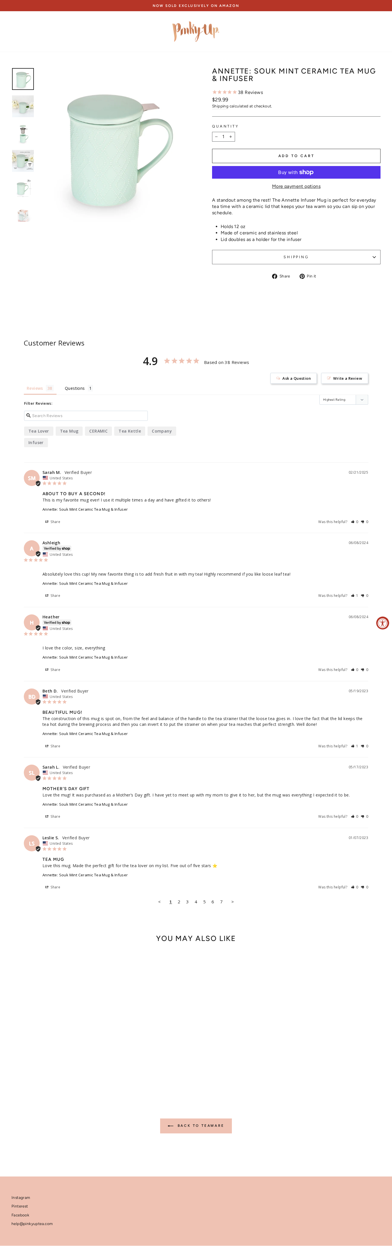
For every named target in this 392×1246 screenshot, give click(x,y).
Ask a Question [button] (296, 378)
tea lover (38, 431)
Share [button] (55, 521)
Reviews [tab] (35, 388)
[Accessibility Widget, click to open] (382, 623)
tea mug (69, 431)
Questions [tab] (75, 388)
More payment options (296, 186)
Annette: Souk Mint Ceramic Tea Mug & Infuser (85, 509)
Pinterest (19, 1206)
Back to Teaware (200, 1126)
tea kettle (130, 431)
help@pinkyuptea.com (32, 1223)
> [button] (232, 901)
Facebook (20, 1215)
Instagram (20, 1197)
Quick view (55, 1037)
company (162, 431)
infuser (36, 442)
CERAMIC (98, 431)
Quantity (225, 126)
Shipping (220, 106)
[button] (354, 521)
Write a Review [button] (347, 378)
